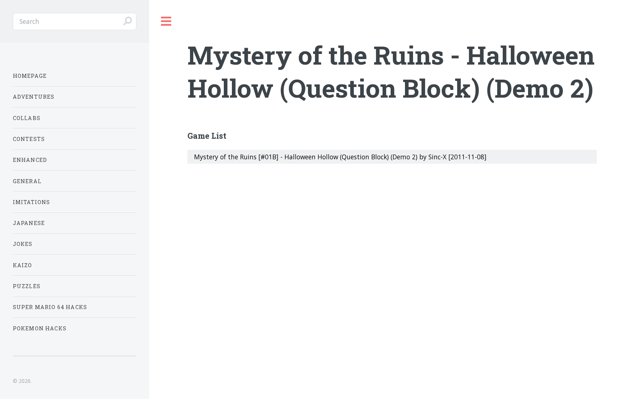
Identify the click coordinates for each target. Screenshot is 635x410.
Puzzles (26, 286)
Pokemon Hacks (40, 328)
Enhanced (30, 159)
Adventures (34, 96)
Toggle (166, 21)
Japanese (29, 222)
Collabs (26, 118)
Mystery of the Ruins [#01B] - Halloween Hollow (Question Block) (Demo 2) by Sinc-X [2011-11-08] (340, 156)
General (27, 181)
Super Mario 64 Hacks (50, 307)
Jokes (23, 243)
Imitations (31, 202)
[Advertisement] (392, 228)
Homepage (30, 75)
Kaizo (22, 265)
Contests (29, 138)
